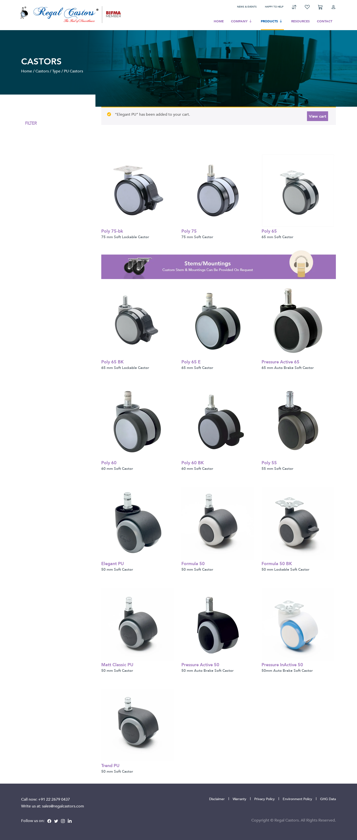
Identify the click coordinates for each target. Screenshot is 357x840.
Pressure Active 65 (280, 361)
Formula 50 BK (277, 563)
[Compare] (294, 7)
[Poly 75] (217, 190)
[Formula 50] (217, 522)
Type (56, 71)
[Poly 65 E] (217, 321)
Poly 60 (109, 462)
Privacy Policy (264, 799)
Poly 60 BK (192, 462)
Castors (42, 71)
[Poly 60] (137, 422)
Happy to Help (274, 7)
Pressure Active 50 (200, 664)
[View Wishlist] (307, 7)
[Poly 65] (298, 190)
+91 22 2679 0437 (54, 799)
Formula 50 (193, 563)
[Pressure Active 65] (298, 321)
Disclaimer (217, 799)
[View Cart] (320, 7)
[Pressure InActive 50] (298, 623)
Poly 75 (189, 231)
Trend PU (110, 765)
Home (219, 21)
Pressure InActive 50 (282, 664)
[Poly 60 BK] (217, 422)
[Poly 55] (298, 422)
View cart (317, 116)
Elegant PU (112, 563)
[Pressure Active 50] (217, 623)
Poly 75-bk (112, 231)
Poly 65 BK (112, 361)
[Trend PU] (137, 724)
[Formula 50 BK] (298, 522)
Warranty (239, 799)
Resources (300, 21)
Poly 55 (269, 462)
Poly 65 (269, 231)
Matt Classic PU (117, 664)
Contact (324, 21)
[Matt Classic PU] (137, 623)
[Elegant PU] (137, 522)
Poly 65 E (191, 361)
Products (269, 21)
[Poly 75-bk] (137, 190)
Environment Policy (297, 799)
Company (239, 21)
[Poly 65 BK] (137, 321)
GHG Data (328, 799)
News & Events (247, 7)
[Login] (333, 7)
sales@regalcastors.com (63, 806)
